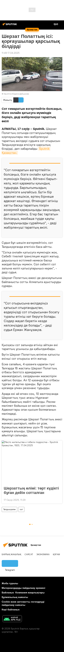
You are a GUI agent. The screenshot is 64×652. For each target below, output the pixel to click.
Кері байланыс (11, 609)
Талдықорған (9, 509)
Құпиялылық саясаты (15, 597)
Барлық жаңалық (11, 554)
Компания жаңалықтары (30, 592)
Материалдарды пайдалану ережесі (23, 588)
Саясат (29, 554)
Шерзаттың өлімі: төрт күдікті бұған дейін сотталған (31, 490)
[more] (58, 233)
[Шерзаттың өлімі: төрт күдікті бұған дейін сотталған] (32, 462)
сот (21, 509)
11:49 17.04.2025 (10, 52)
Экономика (42, 554)
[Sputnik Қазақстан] (10, 25)
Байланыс (8, 592)
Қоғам (56, 554)
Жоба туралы (10, 583)
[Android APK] (12, 619)
